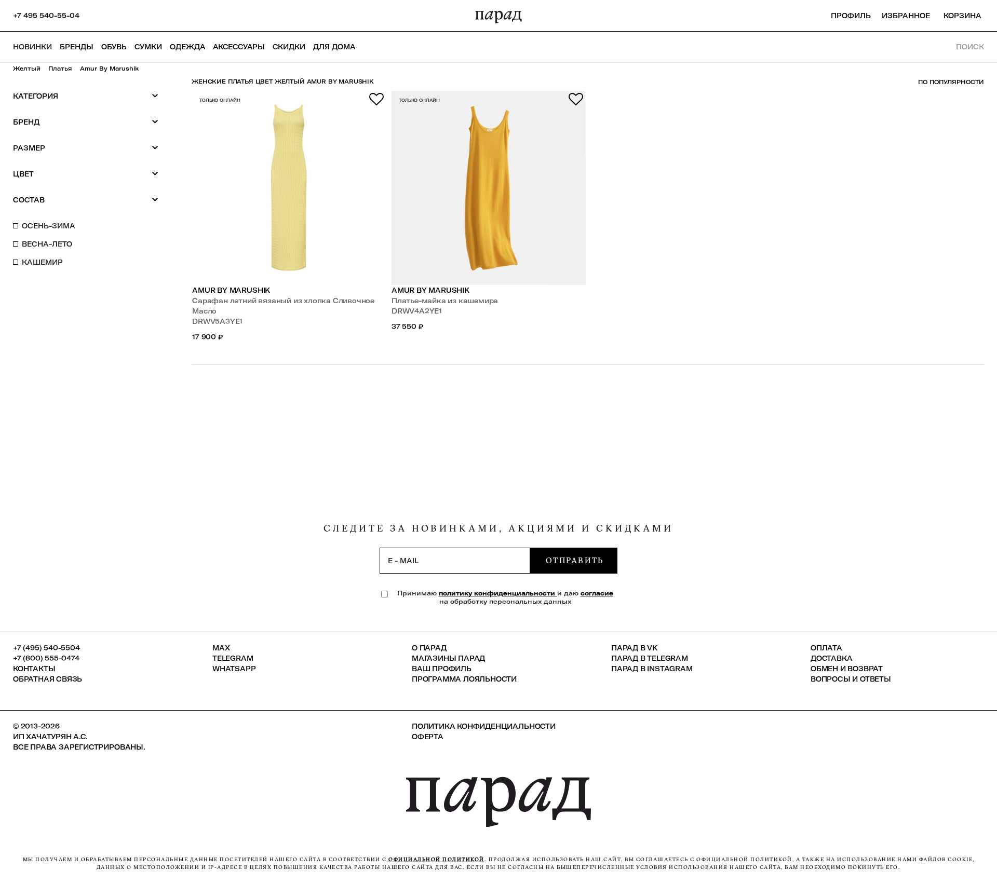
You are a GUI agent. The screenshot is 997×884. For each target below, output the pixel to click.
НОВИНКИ (32, 47)
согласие (597, 593)
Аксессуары (239, 47)
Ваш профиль (441, 668)
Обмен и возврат (847, 668)
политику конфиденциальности (498, 593)
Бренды (76, 47)
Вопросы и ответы (851, 679)
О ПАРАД (429, 648)
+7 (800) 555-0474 (46, 658)
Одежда (187, 47)
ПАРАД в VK (634, 648)
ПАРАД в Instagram (652, 668)
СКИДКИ (289, 47)
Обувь (114, 47)
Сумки (148, 47)
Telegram (232, 658)
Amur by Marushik (231, 290)
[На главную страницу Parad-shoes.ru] (498, 15)
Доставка (831, 658)
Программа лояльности (464, 679)
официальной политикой (435, 859)
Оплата (826, 648)
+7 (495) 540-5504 (46, 648)
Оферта (427, 736)
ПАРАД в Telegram (649, 658)
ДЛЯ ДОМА (334, 47)
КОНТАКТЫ (34, 668)
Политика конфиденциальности (484, 726)
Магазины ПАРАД (448, 658)
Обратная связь (47, 679)
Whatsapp (233, 668)
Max (221, 648)
